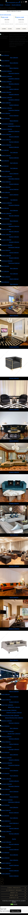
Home (1, 5)
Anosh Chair (21, 19)
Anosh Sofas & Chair (5, 14)
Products (7, 5)
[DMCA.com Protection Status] (14, 904)
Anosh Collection (16, 5)
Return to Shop (15, 911)
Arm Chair (7, 19)
